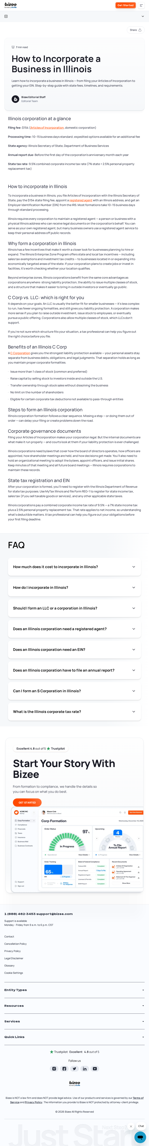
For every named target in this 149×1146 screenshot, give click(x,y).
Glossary (9, 965)
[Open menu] (141, 5)
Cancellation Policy (15, 943)
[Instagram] (54, 1069)
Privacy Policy (12, 951)
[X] (74, 1069)
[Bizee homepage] (10, 5)
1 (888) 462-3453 (20, 914)
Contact (9, 936)
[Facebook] (64, 1069)
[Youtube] (94, 1069)
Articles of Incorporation (47, 128)
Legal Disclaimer (13, 958)
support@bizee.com (54, 914)
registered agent (80, 200)
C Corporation (20, 353)
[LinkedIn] (84, 1069)
